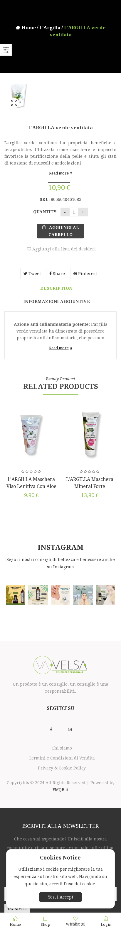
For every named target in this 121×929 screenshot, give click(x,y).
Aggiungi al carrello (63, 231)
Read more (59, 173)
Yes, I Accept (60, 897)
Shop (45, 924)
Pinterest (87, 273)
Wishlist (75, 924)
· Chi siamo (60, 748)
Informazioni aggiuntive (56, 301)
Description (56, 288)
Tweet (34, 273)
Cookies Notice (60, 858)
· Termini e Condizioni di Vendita (60, 758)
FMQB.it (60, 789)
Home (29, 27)
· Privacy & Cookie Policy (61, 768)
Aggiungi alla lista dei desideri (63, 249)
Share (58, 273)
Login (106, 924)
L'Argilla (49, 27)
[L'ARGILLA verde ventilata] (14, 111)
